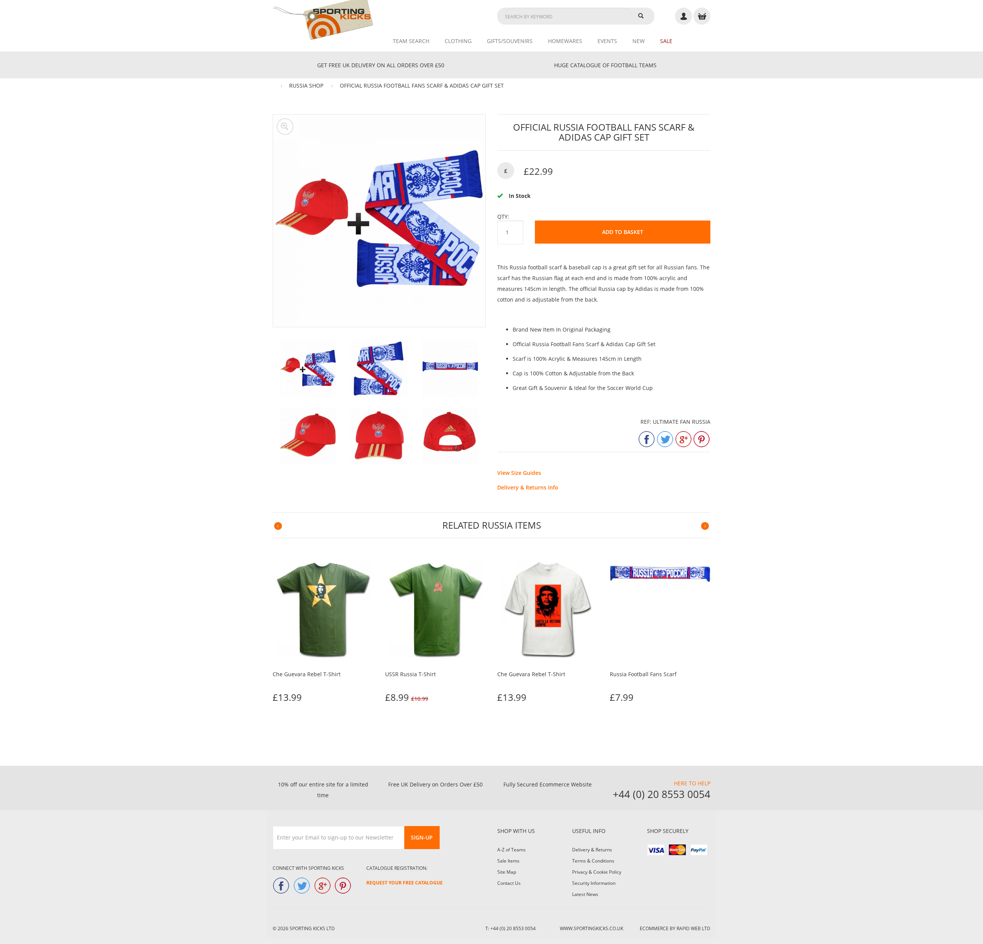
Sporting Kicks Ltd (312, 928)
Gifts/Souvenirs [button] (510, 41)
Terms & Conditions (593, 861)
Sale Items (508, 861)
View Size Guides (519, 472)
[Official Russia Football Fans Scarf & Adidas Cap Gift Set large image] (308, 368)
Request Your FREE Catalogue (404, 882)
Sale (666, 41)
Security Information (594, 883)
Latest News (585, 894)
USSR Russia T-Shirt (410, 674)
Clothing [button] (458, 41)
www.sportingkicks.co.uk (591, 928)
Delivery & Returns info (527, 487)
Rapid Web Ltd (693, 928)
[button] (278, 526)
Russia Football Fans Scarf (643, 674)
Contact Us (509, 883)
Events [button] (607, 41)
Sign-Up (422, 837)
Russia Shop (306, 85)
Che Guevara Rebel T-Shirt (307, 674)
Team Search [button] (411, 41)
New (638, 41)
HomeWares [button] (565, 41)
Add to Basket (622, 232)
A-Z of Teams (511, 849)
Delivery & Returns (592, 849)
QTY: (503, 216)
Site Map (506, 872)
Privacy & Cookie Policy (596, 872)
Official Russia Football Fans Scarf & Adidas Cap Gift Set (422, 85)
